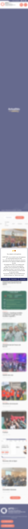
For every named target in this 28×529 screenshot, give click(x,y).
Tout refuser (5, 279)
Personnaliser (14, 279)
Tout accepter (22, 279)
